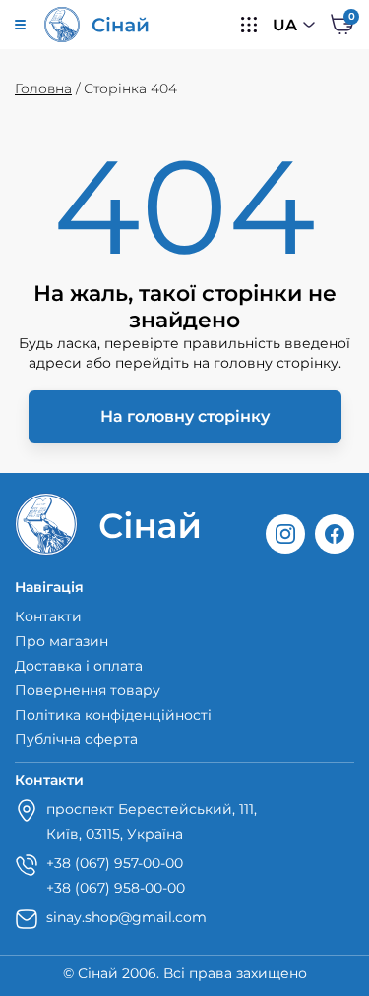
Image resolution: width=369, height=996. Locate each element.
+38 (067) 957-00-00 (114, 863)
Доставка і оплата (79, 665)
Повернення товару (87, 690)
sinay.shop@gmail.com (126, 917)
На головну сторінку (185, 416)
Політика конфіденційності (113, 715)
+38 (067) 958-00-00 (115, 888)
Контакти (48, 616)
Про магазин (61, 641)
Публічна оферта (76, 739)
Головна (43, 88)
